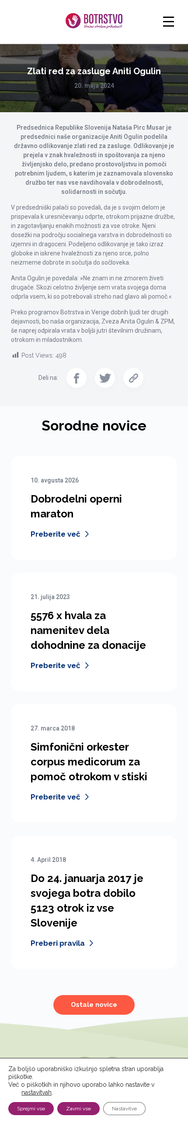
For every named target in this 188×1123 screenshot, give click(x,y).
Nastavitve (124, 1109)
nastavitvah (36, 1092)
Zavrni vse (78, 1109)
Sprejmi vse (31, 1109)
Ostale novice (94, 1005)
